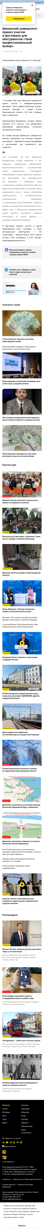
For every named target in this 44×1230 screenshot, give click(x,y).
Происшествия (26, 1126)
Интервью (6, 1112)
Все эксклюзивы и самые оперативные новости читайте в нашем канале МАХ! (22, 252)
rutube (17, 1142)
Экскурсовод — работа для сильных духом (21, 1038)
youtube (7, 1142)
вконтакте (3, 1142)
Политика (24, 1105)
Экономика (25, 1109)
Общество (25, 1112)
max (21, 1142)
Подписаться (19, 19)
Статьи (5, 1109)
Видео (4, 1123)
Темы (4, 1119)
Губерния (24, 1123)
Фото (4, 1116)
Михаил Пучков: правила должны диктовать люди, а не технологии (21, 948)
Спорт (23, 1116)
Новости (6, 1105)
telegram (10, 1142)
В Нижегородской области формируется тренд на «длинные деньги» (19, 1082)
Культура (24, 1119)
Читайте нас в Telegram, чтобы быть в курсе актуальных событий (22, 272)
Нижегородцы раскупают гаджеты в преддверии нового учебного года (18, 995)
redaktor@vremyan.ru (14, 1199)
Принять (22, 1226)
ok (14, 1142)
